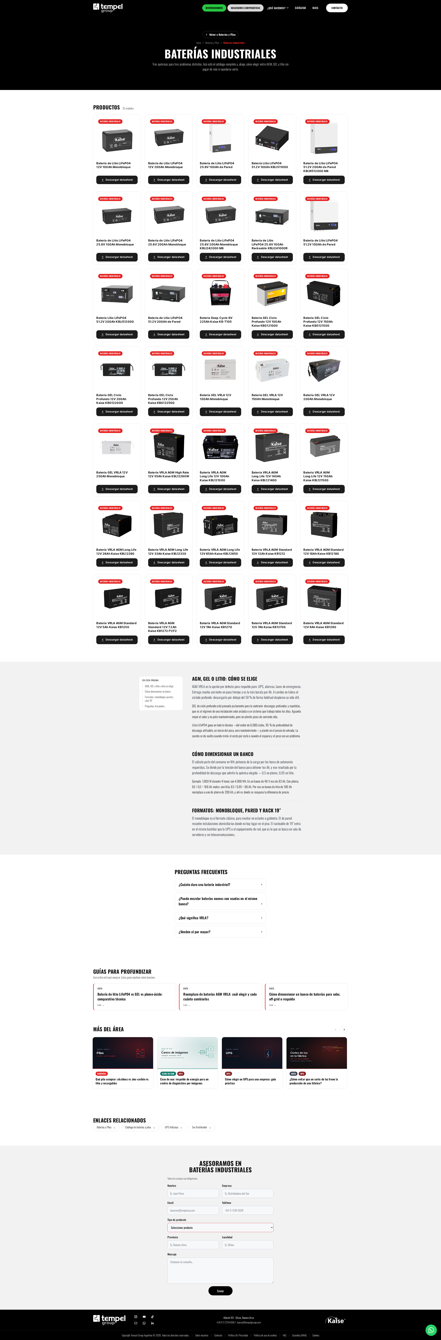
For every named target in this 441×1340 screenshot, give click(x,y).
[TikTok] (152, 1317)
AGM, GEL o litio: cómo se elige (159, 686)
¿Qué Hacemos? (276, 8)
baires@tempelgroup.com (249, 1322)
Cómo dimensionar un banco (158, 691)
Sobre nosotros (201, 1335)
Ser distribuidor (201, 1127)
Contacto (337, 8)
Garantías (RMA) (299, 1335)
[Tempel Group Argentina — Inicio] (108, 8)
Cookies (315, 1335)
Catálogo (300, 8)
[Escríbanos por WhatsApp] (431, 1330)
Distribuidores (214, 8)
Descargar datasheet (119, 179)
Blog (315, 8)
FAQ (284, 1335)
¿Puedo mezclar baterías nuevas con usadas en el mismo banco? (218, 901)
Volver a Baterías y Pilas (222, 34)
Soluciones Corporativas (245, 8)
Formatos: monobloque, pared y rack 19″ (159, 699)
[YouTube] (144, 1317)
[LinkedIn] (152, 1323)
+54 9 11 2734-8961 (225, 1322)
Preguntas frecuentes (155, 706)
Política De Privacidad (238, 1335)
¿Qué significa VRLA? (193, 917)
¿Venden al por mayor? (195, 931)
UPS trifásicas (174, 1127)
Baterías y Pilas (212, 42)
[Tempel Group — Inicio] (109, 1320)
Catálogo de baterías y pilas (140, 1127)
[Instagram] (136, 1317)
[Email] (136, 1323)
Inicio (198, 42)
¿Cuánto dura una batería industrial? (204, 884)
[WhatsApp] (144, 1323)
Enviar (220, 1291)
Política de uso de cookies (265, 1335)
